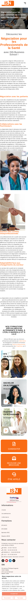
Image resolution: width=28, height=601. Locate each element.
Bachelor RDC (6, 532)
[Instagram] (3, 560)
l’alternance (22, 341)
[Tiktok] (13, 560)
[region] (14, 587)
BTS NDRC (4, 529)
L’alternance (5, 517)
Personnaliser (7, 598)
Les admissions (6, 513)
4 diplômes (19, 346)
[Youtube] (6, 560)
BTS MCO (4, 525)
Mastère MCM (6, 536)
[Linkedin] (10, 560)
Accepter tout (14, 593)
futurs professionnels (19, 344)
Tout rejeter (20, 598)
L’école (4, 510)
